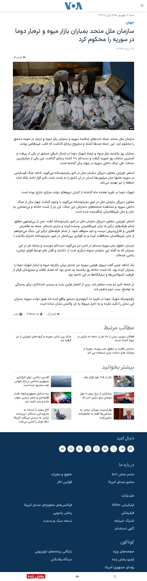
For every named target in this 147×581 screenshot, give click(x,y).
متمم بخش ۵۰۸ (123, 474)
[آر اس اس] (79, 448)
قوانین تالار (64, 482)
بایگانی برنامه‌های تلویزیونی (53, 551)
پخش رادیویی (62, 513)
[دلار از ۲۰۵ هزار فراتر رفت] (124, 381)
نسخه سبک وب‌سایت (57, 521)
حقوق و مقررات (61, 474)
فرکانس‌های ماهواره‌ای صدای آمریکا (48, 505)
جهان (130, 22)
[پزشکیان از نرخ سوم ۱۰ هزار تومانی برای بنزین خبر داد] (124, 397)
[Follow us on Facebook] (130, 448)
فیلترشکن (127, 513)
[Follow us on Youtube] (105, 448)
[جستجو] (115, 576)
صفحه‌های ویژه (123, 551)
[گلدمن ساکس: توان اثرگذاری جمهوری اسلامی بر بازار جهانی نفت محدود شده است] (61, 381)
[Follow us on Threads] (88, 448)
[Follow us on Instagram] (96, 448)
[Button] (19, 57)
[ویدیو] (77, 576)
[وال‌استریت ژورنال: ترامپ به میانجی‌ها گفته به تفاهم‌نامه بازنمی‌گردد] (124, 414)
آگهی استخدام (124, 528)
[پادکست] (70, 448)
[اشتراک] (62, 448)
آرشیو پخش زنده (123, 559)
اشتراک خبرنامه (124, 521)
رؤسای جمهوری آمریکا (119, 567)
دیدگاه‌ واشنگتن (61, 559)
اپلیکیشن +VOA (123, 505)
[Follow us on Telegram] (122, 448)
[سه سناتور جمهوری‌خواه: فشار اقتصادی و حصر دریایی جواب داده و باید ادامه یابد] (61, 397)
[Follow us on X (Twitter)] (113, 448)
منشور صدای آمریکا (121, 482)
